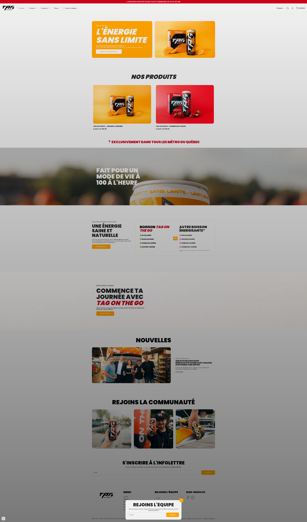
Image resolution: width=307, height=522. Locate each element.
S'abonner (172, 514)
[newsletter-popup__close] (181, 500)
